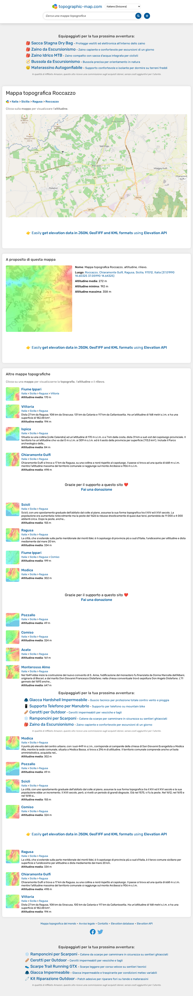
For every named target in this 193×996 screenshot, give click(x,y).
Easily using (99, 233)
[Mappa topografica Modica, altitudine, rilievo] (12, 575)
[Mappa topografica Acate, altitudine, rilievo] (12, 654)
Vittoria (55, 393)
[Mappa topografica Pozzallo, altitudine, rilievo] (12, 620)
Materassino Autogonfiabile (56, 67)
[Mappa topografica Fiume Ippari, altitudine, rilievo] (12, 394)
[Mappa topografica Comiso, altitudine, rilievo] (12, 637)
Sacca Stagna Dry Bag (52, 43)
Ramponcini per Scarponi (52, 718)
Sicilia (33, 393)
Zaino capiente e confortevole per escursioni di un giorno (116, 49)
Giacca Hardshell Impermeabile (58, 699)
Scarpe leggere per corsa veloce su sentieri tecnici (113, 966)
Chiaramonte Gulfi (36, 455)
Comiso (55, 557)
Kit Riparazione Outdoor (52, 978)
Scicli (25, 505)
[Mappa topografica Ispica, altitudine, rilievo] (12, 438)
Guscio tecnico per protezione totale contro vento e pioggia (129, 700)
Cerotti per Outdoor (47, 712)
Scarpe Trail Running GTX (53, 966)
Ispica (26, 429)
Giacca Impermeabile (50, 972)
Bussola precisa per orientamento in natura (111, 62)
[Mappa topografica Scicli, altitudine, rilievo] (12, 513)
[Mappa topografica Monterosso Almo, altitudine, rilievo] (12, 676)
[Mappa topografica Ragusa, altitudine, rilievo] (12, 537)
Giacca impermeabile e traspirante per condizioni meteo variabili (114, 972)
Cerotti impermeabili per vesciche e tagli (95, 712)
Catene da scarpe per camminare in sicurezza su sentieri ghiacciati (123, 718)
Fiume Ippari (31, 389)
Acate (26, 650)
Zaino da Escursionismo (53, 49)
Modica (27, 570)
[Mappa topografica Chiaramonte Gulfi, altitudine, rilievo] (12, 462)
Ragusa (43, 393)
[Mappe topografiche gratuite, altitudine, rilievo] (7, 101)
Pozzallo (28, 615)
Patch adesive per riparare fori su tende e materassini (112, 979)
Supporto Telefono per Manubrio (59, 706)
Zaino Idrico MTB (46, 55)
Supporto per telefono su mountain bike (118, 706)
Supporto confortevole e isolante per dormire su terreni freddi (126, 68)
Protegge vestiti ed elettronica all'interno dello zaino (110, 43)
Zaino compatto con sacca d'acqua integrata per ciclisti (101, 55)
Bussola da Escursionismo (55, 61)
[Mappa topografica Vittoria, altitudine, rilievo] (12, 414)
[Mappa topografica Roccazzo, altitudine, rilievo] (39, 298)
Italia (24, 393)
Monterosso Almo (35, 667)
